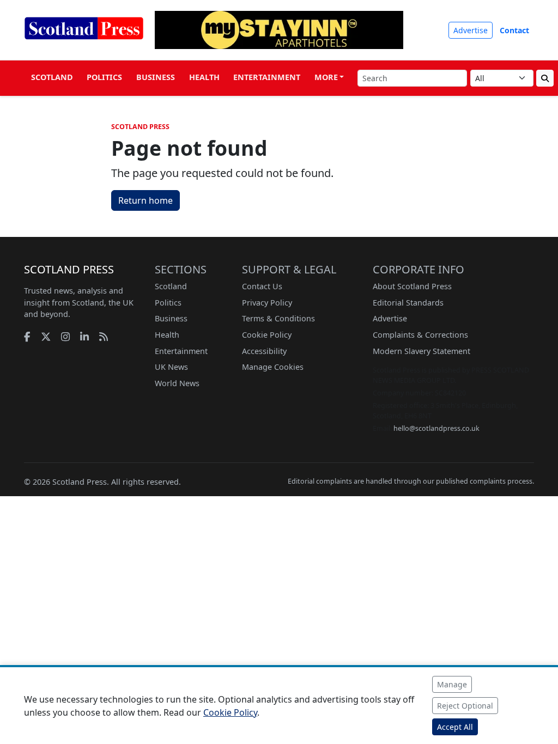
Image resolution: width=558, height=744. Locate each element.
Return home (145, 200)
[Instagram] (65, 336)
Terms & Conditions (278, 318)
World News (177, 383)
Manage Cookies (273, 367)
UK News (171, 367)
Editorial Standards (408, 302)
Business (155, 77)
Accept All (455, 727)
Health (204, 77)
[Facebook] (27, 336)
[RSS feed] (103, 336)
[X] (46, 336)
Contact (514, 30)
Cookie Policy (267, 335)
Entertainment (266, 77)
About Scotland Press (412, 286)
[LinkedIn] (84, 336)
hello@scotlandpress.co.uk (436, 428)
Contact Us (262, 286)
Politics (104, 77)
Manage (452, 684)
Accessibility (264, 351)
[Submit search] (545, 78)
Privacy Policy (267, 302)
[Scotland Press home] (84, 37)
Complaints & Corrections (420, 335)
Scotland (52, 77)
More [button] (326, 77)
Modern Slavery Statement (421, 351)
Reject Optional (465, 705)
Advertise (470, 30)
